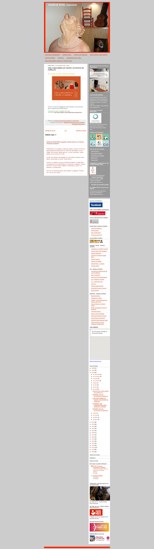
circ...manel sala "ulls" (97, 281)
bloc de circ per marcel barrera (99, 277)
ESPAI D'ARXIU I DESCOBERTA (98, 54)
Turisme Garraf (95, 266)
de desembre (96, 374)
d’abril (94, 413)
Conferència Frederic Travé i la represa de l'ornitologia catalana (100, 470)
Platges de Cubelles (96, 261)
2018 (93, 432)
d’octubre (95, 378)
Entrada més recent (50, 130)
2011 (93, 447)
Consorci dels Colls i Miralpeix (99, 251)
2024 (93, 372)
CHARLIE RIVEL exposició (62, 5)
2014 (93, 441)
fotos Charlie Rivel (96, 232)
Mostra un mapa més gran (95, 361)
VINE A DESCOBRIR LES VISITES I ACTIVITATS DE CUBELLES (100, 400)
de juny (95, 387)
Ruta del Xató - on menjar (97, 263)
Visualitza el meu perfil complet (100, 184)
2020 (93, 428)
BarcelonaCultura (95, 296)
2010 (93, 449)
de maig (95, 389)
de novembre (96, 376)
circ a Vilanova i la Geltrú (97, 279)
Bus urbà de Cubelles (96, 153)
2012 (93, 445)
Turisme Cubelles (98, 475)
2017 (93, 435)
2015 (93, 439)
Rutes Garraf (94, 160)
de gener (95, 419)
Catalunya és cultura (96, 298)
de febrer (95, 417)
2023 (93, 422)
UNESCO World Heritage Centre (99, 320)
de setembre (96, 380)
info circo (93, 284)
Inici (66, 130)
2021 (93, 426)
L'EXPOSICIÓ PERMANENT (52, 54)
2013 (93, 443)
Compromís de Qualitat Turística (99, 249)
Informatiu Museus (96, 311)
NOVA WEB (96, 477)
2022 (93, 424)
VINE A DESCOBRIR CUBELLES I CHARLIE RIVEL (58, 61)
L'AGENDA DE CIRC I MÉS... (74, 58)
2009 (93, 451)
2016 (93, 437)
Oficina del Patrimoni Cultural (98, 316)
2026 (93, 368)
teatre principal (95, 290)
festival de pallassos (96, 228)
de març (95, 415)
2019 (93, 430)
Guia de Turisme (95, 259)
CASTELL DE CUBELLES (80, 54)
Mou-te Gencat (95, 151)
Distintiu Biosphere (96, 253)
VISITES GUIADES (50, 58)
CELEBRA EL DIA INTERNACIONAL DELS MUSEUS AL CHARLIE (100, 405)
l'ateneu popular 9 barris (97, 286)
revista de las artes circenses (98, 288)
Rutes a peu (94, 158)
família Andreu (95, 230)
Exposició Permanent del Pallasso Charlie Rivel (98, 176)
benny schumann (95, 275)
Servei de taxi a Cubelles (97, 155)
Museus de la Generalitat (97, 313)
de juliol (95, 385)
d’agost (95, 383)
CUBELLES (61, 58)
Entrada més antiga (81, 130)
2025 (93, 370)
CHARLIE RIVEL (66, 54)
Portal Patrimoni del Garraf (98, 318)
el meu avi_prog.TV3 (96, 235)
